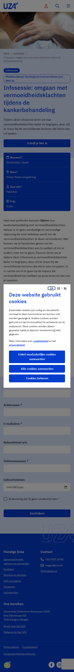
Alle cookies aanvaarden (37, 368)
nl (65, 288)
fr (58, 288)
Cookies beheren (37, 378)
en (51, 288)
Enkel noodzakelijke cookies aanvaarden (37, 357)
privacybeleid (17, 345)
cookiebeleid (40, 341)
